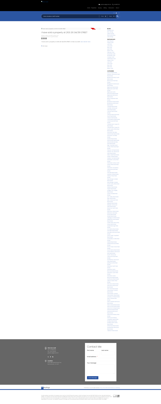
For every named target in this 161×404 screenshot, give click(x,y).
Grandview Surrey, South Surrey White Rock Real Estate (113, 164)
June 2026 (109, 46)
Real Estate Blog (111, 35)
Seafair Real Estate (112, 242)
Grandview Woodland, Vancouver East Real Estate (112, 169)
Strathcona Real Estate (113, 279)
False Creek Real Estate (113, 155)
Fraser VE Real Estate (112, 156)
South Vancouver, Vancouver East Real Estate (112, 256)
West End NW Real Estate (113, 306)
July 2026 (109, 44)
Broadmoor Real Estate (113, 101)
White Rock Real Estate (113, 326)
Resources (111, 8)
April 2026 (109, 49)
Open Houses (110, 33)
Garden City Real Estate (113, 158)
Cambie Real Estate (112, 106)
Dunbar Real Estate (112, 138)
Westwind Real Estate (112, 309)
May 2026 (109, 47)
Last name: (104, 350)
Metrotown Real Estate (113, 211)
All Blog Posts (110, 30)
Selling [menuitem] (105, 8)
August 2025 (110, 60)
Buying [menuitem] (99, 8)
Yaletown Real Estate (112, 330)
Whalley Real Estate (112, 321)
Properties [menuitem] (93, 8)
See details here (85, 42)
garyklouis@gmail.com (105, 4)
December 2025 (111, 54)
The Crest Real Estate (112, 288)
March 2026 (110, 50)
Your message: (91, 363)
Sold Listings (110, 36)
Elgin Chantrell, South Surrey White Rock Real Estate (112, 146)
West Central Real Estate (113, 305)
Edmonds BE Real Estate (113, 140)
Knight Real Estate (111, 188)
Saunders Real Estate (112, 230)
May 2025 (109, 65)
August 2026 (110, 42)
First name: (90, 350)
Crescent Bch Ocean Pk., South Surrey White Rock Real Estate (113, 129)
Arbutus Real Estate (112, 72)
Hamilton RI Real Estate (113, 174)
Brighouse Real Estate (112, 87)
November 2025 (111, 55)
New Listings (110, 32)
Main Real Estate (111, 198)
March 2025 (110, 68)
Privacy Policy (102, 387)
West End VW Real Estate (113, 308)
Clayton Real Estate (112, 118)
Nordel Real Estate (111, 216)
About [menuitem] (117, 8)
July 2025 (109, 62)
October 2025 (110, 57)
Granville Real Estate (112, 172)
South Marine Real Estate (113, 250)
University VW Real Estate (113, 297)
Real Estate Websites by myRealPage (113, 387)
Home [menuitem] (88, 8)
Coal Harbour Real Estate (113, 119)
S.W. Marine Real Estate (113, 229)
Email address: (92, 357)
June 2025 (109, 63)
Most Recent (110, 41)
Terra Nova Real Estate (112, 284)
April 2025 (109, 66)
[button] (105, 4)
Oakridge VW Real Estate (113, 218)
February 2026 (110, 52)
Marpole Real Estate (112, 203)
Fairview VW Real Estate (113, 150)
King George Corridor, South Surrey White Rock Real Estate (113, 184)
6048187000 (117, 4)
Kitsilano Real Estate (112, 187)
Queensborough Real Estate (51, 36)
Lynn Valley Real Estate (112, 197)
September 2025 (111, 58)
